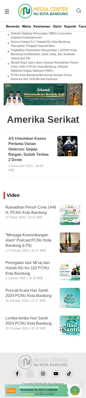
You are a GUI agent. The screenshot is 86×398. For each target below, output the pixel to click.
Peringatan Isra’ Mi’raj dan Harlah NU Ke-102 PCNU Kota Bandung (27, 268)
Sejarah (70, 26)
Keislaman (41, 26)
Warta (26, 26)
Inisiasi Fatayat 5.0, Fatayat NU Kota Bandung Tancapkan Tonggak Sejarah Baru (40, 44)
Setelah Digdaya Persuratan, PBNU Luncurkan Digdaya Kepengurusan (41, 35)
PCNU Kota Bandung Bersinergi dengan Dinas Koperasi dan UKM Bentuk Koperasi (41, 77)
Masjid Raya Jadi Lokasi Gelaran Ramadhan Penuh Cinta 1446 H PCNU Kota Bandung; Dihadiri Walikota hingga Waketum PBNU (44, 66)
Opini (57, 26)
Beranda (13, 26)
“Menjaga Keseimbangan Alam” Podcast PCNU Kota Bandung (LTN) (28, 240)
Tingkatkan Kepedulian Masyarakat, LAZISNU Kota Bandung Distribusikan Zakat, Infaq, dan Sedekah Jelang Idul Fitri (44, 54)
